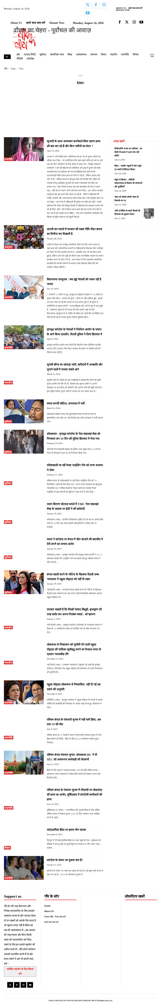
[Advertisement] (80, 113)
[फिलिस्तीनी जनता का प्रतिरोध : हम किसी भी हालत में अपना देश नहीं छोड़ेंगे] (149, 151)
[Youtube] (30, 985)
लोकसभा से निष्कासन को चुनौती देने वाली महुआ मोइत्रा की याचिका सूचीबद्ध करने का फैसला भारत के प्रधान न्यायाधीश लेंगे (74, 649)
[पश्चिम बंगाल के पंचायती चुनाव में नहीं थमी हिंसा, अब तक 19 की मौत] (24, 727)
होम (5, 68)
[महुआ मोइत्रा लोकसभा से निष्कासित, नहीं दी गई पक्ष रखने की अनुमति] (24, 692)
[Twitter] (10, 985)
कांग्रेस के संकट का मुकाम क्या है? (65, 860)
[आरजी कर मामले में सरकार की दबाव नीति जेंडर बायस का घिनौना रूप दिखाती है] (24, 237)
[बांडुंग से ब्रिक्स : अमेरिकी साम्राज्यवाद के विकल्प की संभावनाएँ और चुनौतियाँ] (149, 182)
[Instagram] (23, 985)
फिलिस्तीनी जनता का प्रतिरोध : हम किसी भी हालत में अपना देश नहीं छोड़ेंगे (128, 152)
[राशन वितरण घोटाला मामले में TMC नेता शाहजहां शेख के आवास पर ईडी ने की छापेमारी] (24, 512)
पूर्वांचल (8, 421)
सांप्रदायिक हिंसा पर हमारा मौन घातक (66, 829)
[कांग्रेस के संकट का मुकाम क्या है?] (24, 868)
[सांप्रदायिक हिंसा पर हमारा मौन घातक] (24, 838)
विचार (7, 847)
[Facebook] (17, 985)
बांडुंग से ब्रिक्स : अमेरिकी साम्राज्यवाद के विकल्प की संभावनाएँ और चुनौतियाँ (128, 183)
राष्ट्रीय (8, 247)
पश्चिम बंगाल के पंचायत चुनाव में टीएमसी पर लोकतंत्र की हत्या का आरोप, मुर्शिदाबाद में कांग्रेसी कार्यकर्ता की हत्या (74, 794)
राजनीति (9, 159)
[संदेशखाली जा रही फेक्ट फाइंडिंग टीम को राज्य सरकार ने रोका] (24, 473)
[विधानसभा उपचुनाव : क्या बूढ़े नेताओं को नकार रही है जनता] (24, 287)
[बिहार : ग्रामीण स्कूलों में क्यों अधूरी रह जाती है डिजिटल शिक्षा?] (149, 169)
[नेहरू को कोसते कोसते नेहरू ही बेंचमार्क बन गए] (149, 200)
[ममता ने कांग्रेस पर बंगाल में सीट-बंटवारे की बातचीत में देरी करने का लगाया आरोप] (24, 547)
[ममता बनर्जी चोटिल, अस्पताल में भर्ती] (24, 411)
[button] (153, 55)
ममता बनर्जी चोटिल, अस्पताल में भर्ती (66, 403)
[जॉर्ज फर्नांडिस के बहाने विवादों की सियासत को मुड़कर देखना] (149, 213)
